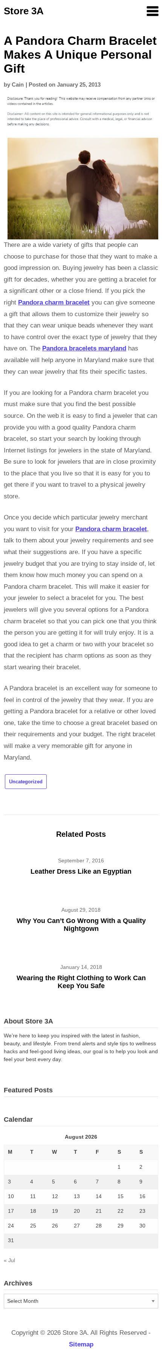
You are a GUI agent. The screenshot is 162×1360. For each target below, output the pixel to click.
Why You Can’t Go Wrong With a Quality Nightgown (81, 924)
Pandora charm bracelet (54, 302)
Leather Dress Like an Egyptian (81, 871)
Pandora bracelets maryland (84, 348)
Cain (18, 84)
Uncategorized (26, 781)
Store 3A (24, 11)
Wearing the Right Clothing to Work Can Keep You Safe (81, 982)
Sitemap (81, 1344)
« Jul (9, 1260)
